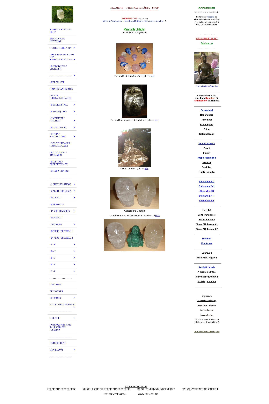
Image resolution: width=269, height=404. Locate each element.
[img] (62, 14)
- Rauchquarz (58, 111)
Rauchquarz (206, 115)
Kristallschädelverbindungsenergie (106, 389)
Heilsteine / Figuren (62, 304)
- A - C (53, 244)
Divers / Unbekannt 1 (207, 224)
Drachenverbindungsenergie (156, 389)
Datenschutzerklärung (206, 300)
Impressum (56, 350)
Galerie (55, 318)
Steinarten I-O (207, 191)
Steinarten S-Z (206, 200)
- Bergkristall (59, 105)
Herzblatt (206, 210)
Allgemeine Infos (207, 272)
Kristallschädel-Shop (61, 30)
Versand (210, 17)
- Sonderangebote (61, 89)
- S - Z (52, 271)
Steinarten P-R (206, 196)
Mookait (206, 162)
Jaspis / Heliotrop (206, 158)
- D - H (53, 251)
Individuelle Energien (206, 277)
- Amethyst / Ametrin (57, 119)
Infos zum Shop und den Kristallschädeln (62, 57)
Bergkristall (207, 110)
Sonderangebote (207, 215)
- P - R (52, 264)
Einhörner (56, 291)
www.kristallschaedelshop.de (206, 332)
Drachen (55, 284)
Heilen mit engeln (115, 394)
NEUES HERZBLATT (207, 38)
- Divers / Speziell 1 (61, 231)
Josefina (211, 281)
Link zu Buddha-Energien (206, 86)
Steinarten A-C (206, 181)
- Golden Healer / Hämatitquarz (60, 144)
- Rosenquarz (58, 127)
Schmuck (55, 298)
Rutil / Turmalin (207, 172)
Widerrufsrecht (206, 310)
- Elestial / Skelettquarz (59, 163)
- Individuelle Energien (58, 67)
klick (157, 215)
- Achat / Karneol (60, 184)
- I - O (52, 258)
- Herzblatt (57, 82)
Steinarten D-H (206, 186)
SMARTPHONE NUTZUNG (57, 40)
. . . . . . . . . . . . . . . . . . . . (61, 75)
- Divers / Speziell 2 (61, 238)
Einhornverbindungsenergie (200, 389)
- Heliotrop (57, 204)
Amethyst (207, 120)
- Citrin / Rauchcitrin (57, 135)
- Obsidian (56, 224)
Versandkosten (206, 315)
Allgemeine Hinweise (207, 305)
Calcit (207, 148)
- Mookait (56, 217)
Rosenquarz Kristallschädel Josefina (61, 327)
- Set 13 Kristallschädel (60, 96)
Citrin (207, 129)
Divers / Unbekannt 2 (207, 229)
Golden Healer (206, 134)
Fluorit (206, 153)
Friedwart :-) (207, 43)
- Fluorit (55, 197)
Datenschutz (58, 343)
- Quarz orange (59, 171)
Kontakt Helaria (60, 48)
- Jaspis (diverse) (60, 211)
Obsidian (206, 167)
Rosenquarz (206, 124)
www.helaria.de (148, 394)
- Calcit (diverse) (60, 191)
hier (152, 76)
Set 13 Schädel (207, 219)
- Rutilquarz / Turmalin (58, 153)
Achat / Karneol (207, 143)
